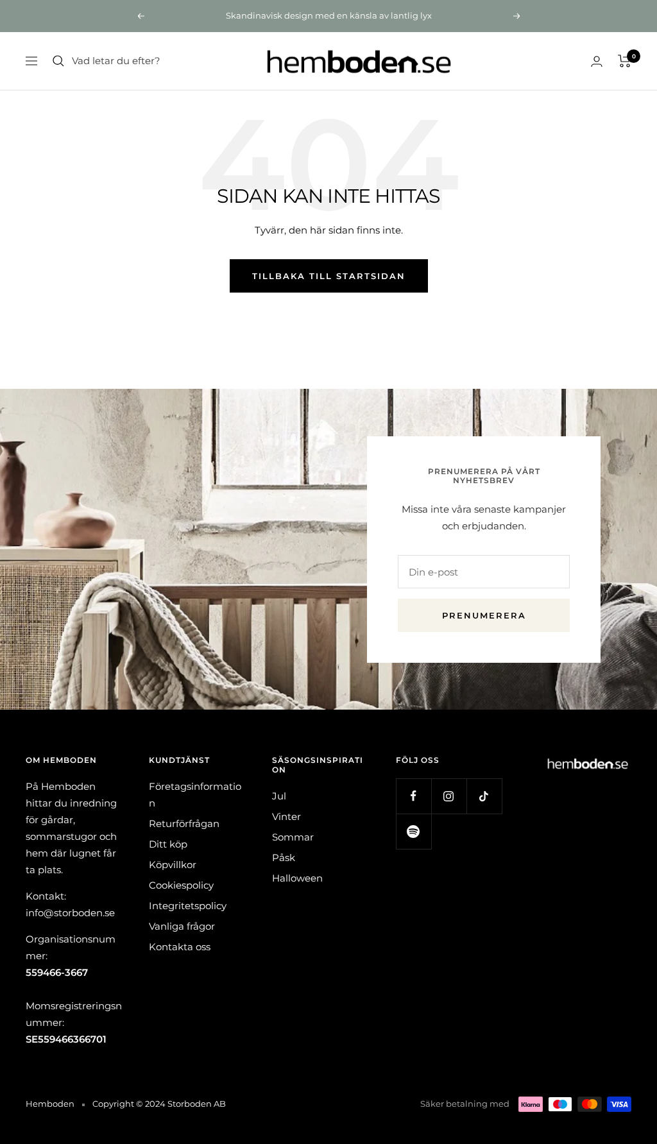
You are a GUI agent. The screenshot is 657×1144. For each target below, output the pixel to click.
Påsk (283, 857)
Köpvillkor (172, 864)
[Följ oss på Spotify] (413, 831)
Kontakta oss (179, 947)
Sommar (293, 837)
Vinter (286, 816)
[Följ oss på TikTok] (484, 796)
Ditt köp (168, 844)
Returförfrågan (184, 823)
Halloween (297, 878)
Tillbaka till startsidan (328, 276)
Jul (279, 796)
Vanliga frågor (182, 926)
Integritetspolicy (187, 906)
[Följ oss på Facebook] (413, 796)
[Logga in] (596, 61)
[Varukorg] (624, 61)
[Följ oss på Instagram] (448, 796)
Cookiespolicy (181, 885)
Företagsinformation (195, 794)
